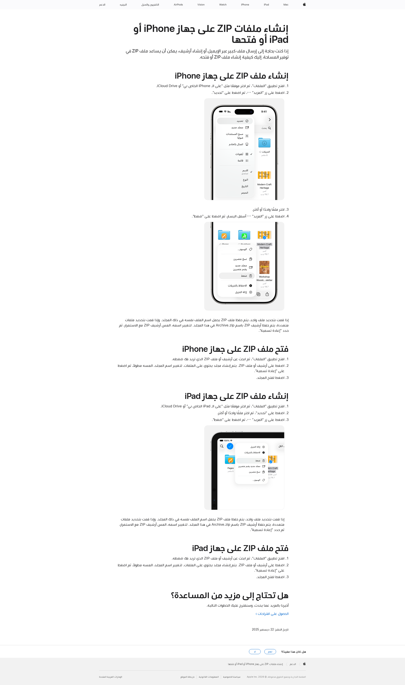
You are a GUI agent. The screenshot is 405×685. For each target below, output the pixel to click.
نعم (270, 651)
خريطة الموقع (187, 677)
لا (255, 651)
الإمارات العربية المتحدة (110, 677)
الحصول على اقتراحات (273, 613)
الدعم (293, 664)
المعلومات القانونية (209, 677)
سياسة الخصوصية (231, 677)
